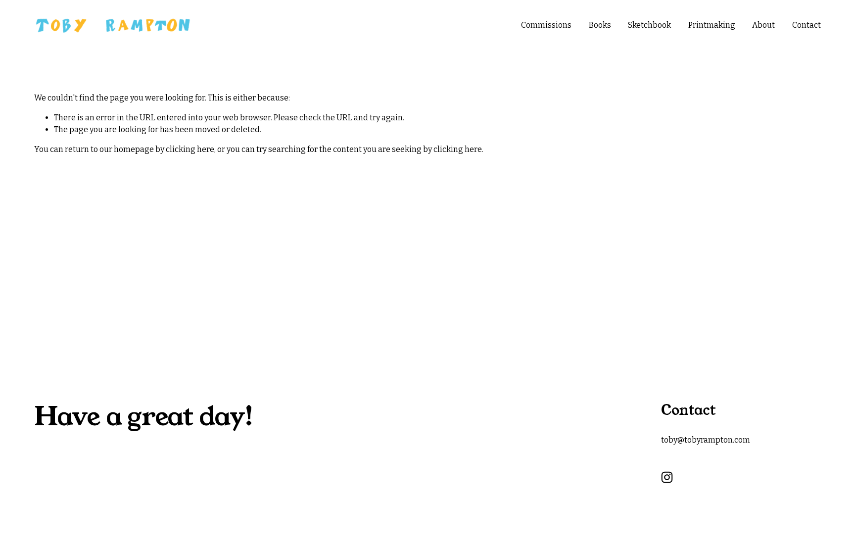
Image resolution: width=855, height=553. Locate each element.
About (763, 25)
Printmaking (711, 25)
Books (600, 25)
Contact (806, 25)
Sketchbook (649, 25)
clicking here (190, 149)
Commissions (546, 25)
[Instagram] (667, 477)
